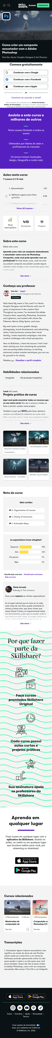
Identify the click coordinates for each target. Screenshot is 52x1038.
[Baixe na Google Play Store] (26, 870)
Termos (26, 1016)
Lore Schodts (35, 447)
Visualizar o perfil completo (28, 360)
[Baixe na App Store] (26, 860)
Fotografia (9, 378)
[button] (4, 5)
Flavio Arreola (19, 587)
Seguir (22, 291)
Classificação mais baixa (33, 574)
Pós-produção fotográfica (31, 378)
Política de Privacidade (12, 105)
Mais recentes (10, 577)
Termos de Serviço (38, 102)
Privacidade (37, 1014)
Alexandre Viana (10, 449)
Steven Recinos (10, 477)
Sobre (9, 1014)
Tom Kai (10, 275)
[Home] (23, 5)
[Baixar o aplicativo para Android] (36, 996)
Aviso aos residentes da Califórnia (26, 1028)
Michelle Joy (34, 475)
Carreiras (18, 1014)
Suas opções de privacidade (23, 1025)
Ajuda (27, 1014)
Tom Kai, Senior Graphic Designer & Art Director (24, 57)
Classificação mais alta (13, 574)
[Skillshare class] (17, 907)
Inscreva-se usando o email (26, 97)
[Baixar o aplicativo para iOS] (16, 996)
